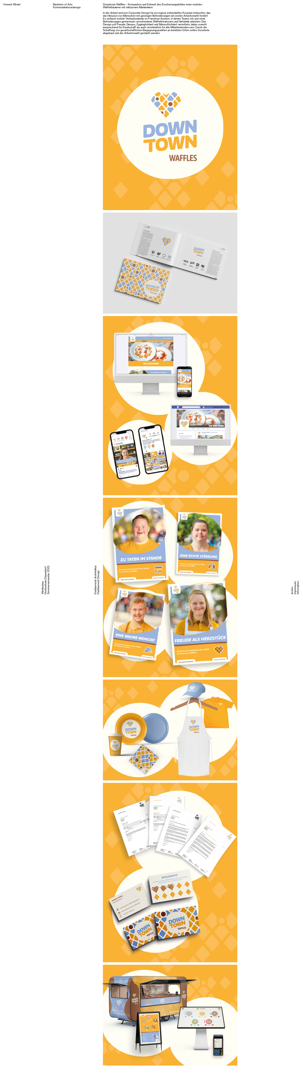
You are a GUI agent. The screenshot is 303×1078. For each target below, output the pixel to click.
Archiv (292, 590)
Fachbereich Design (98, 582)
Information (298, 587)
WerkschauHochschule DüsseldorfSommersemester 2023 (45, 580)
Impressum (295, 587)
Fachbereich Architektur (95, 579)
